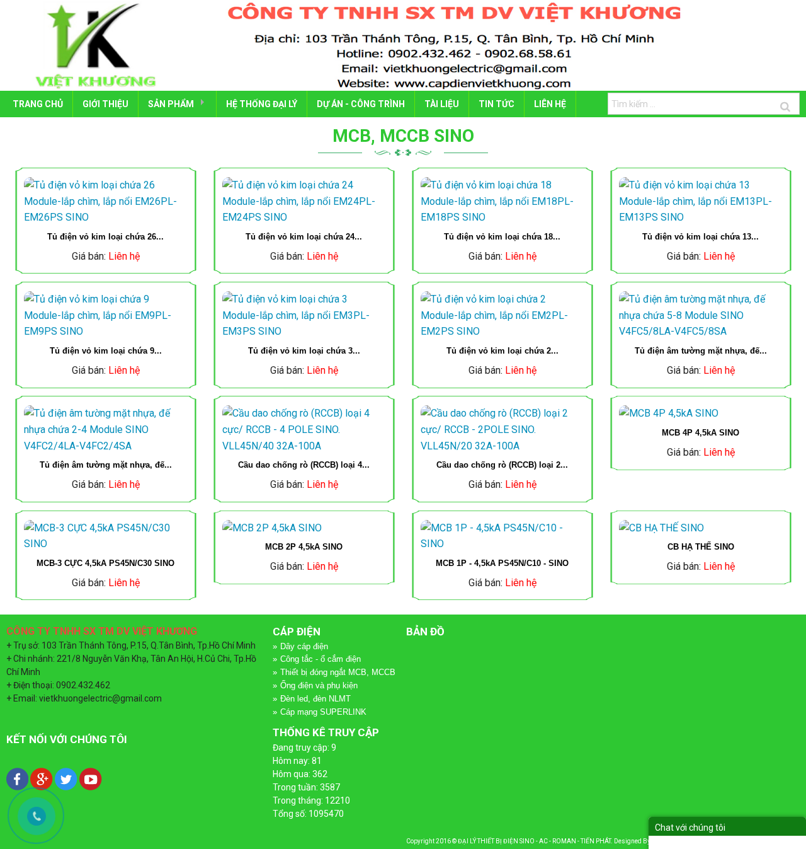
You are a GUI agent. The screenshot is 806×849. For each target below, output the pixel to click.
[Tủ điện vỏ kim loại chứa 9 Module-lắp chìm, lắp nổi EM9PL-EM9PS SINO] (105, 315)
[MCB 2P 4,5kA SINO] (303, 528)
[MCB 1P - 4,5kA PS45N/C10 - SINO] (502, 536)
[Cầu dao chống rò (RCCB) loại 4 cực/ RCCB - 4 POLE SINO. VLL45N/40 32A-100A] (303, 429)
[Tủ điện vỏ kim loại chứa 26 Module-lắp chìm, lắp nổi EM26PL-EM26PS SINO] (105, 201)
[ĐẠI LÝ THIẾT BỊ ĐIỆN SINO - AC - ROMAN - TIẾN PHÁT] (403, 45)
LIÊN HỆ (550, 104)
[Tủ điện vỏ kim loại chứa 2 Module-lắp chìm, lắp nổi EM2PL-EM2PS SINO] (502, 315)
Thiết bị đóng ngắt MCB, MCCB (337, 672)
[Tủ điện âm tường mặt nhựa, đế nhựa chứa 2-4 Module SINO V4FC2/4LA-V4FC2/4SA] (105, 429)
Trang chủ (38, 104)
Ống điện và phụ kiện (319, 685)
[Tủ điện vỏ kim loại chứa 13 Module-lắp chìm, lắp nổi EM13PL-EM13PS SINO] (700, 201)
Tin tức (496, 104)
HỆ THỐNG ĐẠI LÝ (261, 104)
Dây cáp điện (304, 646)
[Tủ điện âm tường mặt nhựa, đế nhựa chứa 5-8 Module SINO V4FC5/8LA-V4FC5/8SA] (700, 315)
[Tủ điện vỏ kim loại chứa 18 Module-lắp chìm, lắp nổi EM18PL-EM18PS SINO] (502, 201)
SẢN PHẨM (171, 104)
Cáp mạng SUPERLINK (323, 712)
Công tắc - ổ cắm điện (320, 659)
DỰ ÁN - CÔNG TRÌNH (361, 104)
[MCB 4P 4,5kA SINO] (700, 413)
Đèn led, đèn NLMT (315, 698)
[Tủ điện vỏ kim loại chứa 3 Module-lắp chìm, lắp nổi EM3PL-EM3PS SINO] (303, 315)
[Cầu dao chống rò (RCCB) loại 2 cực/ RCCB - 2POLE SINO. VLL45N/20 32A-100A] (502, 429)
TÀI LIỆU (441, 104)
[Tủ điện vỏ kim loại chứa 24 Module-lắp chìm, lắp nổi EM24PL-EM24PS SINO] (303, 201)
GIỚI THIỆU (105, 104)
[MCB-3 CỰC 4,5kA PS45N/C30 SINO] (105, 536)
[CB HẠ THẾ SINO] (700, 528)
